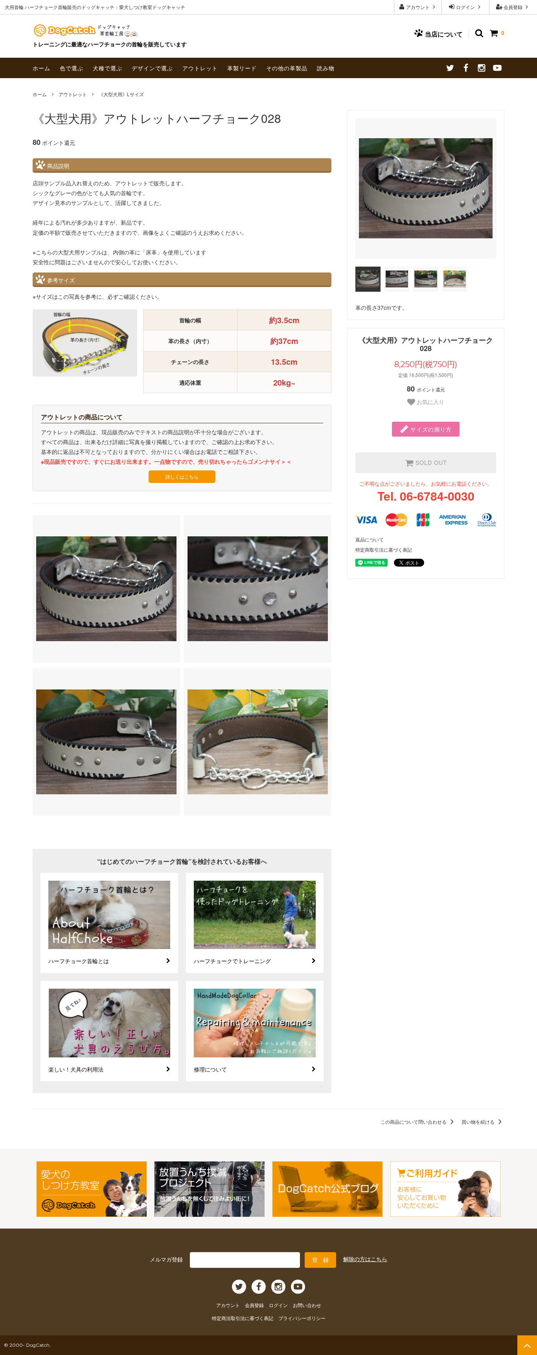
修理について (210, 1069)
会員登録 (513, 7)
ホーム (41, 68)
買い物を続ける (479, 1121)
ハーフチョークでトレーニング (232, 961)
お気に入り (429, 402)
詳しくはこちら (182, 476)
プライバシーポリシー (302, 1318)
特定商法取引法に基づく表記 (243, 1318)
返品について (369, 539)
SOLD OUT (430, 462)
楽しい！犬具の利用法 (75, 1069)
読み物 (326, 68)
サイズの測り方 (430, 429)
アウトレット (200, 68)
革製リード (242, 68)
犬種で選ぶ (107, 68)
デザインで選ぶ (152, 68)
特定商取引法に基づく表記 (383, 549)
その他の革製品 (286, 68)
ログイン (465, 7)
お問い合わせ (307, 1305)
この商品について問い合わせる (414, 1121)
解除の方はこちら (365, 1259)
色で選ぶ (71, 68)
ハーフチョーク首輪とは (78, 961)
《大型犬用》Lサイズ (121, 94)
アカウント (418, 7)
